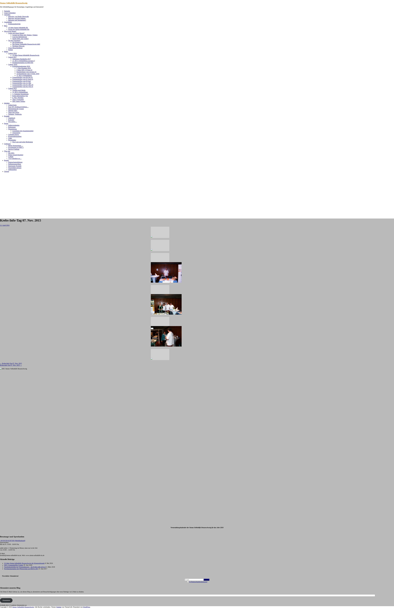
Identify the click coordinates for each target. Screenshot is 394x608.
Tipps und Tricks (13, 112)
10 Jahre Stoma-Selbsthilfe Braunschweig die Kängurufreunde (24, 563)
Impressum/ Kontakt (14, 166)
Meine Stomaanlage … (15, 145)
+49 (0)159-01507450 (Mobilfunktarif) (12, 541)
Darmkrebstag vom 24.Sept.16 (26, 72)
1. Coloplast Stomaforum (20, 94)
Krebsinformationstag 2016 (21, 66)
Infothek (7, 103)
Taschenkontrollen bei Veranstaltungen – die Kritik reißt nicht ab (25, 567)
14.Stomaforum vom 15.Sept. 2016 (27, 74)
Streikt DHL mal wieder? (20, 39)
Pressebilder (12, 140)
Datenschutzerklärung (15, 162)
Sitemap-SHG (12, 110)
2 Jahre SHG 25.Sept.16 (24, 70)
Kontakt (6, 116)
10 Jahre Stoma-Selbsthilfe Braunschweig (25, 55)
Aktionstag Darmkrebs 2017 (21, 59)
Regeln (6, 160)
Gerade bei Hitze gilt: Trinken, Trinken (24, 35)
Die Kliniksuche (17, 42)
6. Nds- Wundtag (17, 98)
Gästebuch (11, 118)
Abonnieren (6, 600)
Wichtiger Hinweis (18, 46)
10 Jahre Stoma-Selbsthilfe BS (18, 27)
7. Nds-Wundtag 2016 (23, 68)
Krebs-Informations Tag (20, 96)
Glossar (6, 171)
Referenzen (12, 127)
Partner (10, 50)
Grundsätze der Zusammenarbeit (22, 131)
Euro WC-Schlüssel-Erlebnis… (18, 107)
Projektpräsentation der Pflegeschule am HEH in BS (21, 569)
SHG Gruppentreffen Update (13, 565)
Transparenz (16, 133)
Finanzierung (12, 129)
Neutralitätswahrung (14, 168)
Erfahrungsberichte (14, 24)
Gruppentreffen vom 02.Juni (21, 81)
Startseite (7, 11)
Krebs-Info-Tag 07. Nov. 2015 (11, 363)
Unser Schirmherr (10, 13)
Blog (5, 26)
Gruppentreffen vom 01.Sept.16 (22, 79)
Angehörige (8, 22)
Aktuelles (7, 15)
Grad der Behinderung (19, 37)
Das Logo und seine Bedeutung (22, 142)
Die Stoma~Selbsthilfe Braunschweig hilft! (26, 44)
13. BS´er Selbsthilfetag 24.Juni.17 (23, 61)
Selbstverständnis (13, 125)
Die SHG (11, 153)
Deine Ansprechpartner (15, 155)
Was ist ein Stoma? (10, 31)
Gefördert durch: (13, 134)
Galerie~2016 (12, 64)
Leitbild (10, 157)
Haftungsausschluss (14, 164)
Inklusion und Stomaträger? (17, 20)
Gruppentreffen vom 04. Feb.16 (22, 86)
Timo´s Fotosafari (18, 99)
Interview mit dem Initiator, (17, 18)
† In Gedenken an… (14, 158)
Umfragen (7, 144)
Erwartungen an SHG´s (15, 147)
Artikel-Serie (12, 105)
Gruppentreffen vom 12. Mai (21, 83)
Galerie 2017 (12, 57)
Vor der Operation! (14, 40)
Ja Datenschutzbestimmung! (198, 582)
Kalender (11, 120)
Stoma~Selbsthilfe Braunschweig (13, 3)
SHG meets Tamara (18, 101)
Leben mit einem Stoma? (16, 33)
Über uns (7, 151)
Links (10, 138)
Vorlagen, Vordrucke (15, 114)
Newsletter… (12, 122)
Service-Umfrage (13, 149)
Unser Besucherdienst (15, 48)
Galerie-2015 (12, 88)
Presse (6, 123)
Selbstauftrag (12, 169)
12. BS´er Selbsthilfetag (24, 75)
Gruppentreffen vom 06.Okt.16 (22, 77)
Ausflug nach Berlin (18, 90)
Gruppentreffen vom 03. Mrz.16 (22, 85)
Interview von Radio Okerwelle (18, 16)
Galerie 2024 (12, 53)
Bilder (6, 51)
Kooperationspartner (14, 136)
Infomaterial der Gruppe (16, 109)
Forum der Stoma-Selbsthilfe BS (18, 29)
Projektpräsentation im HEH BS (22, 63)
